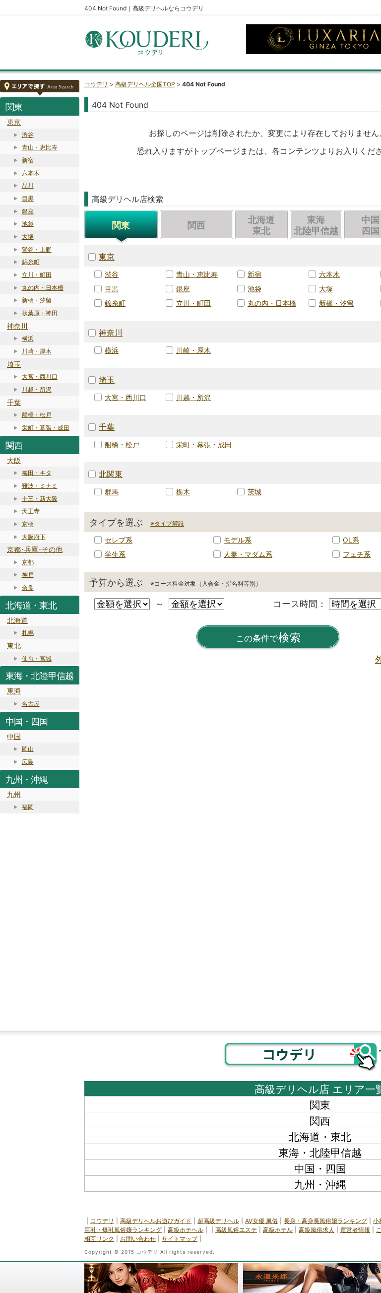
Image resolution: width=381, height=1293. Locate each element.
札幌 (28, 632)
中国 (14, 736)
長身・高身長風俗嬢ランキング (325, 1221)
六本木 (31, 173)
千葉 (14, 402)
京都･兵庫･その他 (35, 549)
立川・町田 (37, 274)
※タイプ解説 (167, 523)
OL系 (351, 540)
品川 (28, 185)
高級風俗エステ (236, 1229)
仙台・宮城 (37, 658)
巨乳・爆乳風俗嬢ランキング (123, 1229)
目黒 (28, 198)
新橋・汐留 (37, 300)
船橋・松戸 (37, 414)
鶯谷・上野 (37, 249)
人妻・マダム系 (248, 554)
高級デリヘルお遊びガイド (155, 1221)
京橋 (28, 524)
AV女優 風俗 (261, 1221)
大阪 (14, 460)
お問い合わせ (138, 1238)
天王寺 (31, 511)
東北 (14, 645)
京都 (28, 562)
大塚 (28, 236)
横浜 (28, 338)
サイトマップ (179, 1238)
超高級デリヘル (218, 1221)
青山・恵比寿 (40, 147)
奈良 (28, 587)
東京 (14, 122)
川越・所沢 (37, 389)
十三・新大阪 (40, 498)
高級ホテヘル (185, 1229)
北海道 (17, 620)
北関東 (111, 474)
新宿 (28, 160)
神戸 (28, 574)
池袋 (28, 223)
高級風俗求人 (316, 1229)
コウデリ (96, 84)
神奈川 (17, 326)
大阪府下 (34, 537)
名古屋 (31, 703)
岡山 (28, 748)
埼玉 (14, 364)
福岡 (28, 807)
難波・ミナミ (40, 485)
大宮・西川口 (40, 376)
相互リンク (99, 1238)
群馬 (112, 491)
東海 (14, 690)
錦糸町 (31, 262)
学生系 (115, 554)
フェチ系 (357, 554)
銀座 (28, 211)
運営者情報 (355, 1229)
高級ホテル (278, 1229)
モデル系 (238, 540)
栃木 (183, 491)
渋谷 (28, 134)
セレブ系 (118, 540)
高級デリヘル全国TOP (145, 84)
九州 (14, 794)
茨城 (254, 491)
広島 (28, 761)
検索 (268, 637)
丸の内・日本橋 (43, 287)
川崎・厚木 (37, 351)
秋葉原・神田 (40, 313)
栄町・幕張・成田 (45, 427)
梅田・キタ (37, 472)
